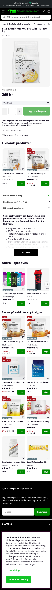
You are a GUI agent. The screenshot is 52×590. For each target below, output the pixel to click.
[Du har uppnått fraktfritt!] (4, 111)
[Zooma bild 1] (26, 62)
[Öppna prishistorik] (34, 185)
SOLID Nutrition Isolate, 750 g (39, 341)
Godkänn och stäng (18, 579)
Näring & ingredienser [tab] (13, 208)
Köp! (21, 183)
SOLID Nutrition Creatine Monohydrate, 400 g (21, 421)
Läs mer (26, 252)
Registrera (42, 512)
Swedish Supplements (10, 465)
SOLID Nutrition (32, 177)
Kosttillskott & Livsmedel (19, 24)
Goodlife (30, 465)
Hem (4, 24)
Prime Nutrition (7, 385)
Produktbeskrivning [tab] (12, 195)
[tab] (25, 202)
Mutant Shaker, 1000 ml (37, 293)
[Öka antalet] (19, 111)
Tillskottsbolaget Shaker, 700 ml (16, 293)
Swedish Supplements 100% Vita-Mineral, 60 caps (22, 462)
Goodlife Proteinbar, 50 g (37, 462)
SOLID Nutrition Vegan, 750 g (39, 173)
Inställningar (15, 570)
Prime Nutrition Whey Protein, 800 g (17, 382)
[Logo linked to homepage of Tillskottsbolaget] (23, 11)
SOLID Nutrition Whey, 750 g (14, 341)
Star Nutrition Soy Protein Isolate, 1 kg (19, 173)
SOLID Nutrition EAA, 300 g (38, 421)
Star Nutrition (7, 35)
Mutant (29, 297)
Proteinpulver (39, 24)
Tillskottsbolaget (8, 297)
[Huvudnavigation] (3, 11)
